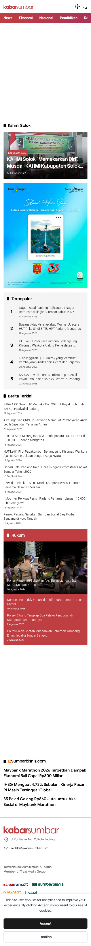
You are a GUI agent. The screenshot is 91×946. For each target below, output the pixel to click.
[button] (77, 6)
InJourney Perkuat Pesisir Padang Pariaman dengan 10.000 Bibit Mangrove (44, 501)
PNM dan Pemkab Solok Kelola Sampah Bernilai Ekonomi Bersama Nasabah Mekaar (42, 485)
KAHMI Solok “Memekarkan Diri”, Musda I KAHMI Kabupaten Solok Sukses (43, 163)
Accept (45, 923)
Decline (46, 937)
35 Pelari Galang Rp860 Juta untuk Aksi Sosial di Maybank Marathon (40, 801)
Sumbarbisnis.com (28, 761)
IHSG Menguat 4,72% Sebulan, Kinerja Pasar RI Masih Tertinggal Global (44, 787)
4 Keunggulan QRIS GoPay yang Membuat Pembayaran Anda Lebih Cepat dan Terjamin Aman (49, 360)
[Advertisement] (45, 72)
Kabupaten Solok (17, 152)
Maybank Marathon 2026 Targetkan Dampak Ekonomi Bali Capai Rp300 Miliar (45, 773)
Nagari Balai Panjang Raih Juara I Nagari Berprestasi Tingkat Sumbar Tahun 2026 (47, 310)
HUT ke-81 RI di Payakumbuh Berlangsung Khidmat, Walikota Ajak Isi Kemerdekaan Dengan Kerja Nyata (48, 343)
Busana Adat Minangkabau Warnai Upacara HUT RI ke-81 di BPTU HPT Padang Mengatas (50, 327)
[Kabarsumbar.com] (19, 7)
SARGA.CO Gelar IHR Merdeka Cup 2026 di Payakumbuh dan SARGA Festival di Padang (49, 377)
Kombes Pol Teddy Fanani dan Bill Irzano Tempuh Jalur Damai (44, 602)
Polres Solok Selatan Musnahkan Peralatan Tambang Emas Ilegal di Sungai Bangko (43, 633)
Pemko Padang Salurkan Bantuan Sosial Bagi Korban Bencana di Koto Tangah (40, 517)
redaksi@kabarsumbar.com (29, 848)
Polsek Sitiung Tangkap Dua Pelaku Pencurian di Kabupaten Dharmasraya (40, 618)
